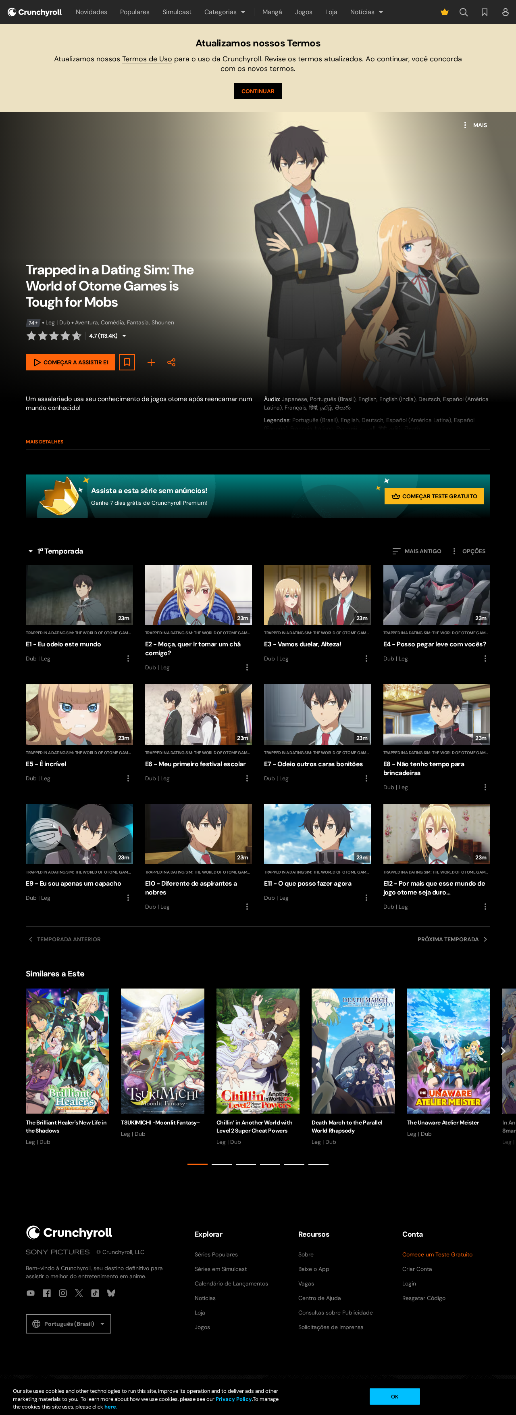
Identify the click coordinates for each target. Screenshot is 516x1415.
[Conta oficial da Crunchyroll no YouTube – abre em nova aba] (30, 1293)
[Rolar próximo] (503, 1078)
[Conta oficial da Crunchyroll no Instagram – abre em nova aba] (63, 1293)
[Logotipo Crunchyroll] (34, 12)
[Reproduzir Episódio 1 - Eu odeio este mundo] (79, 614)
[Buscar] (463, 12)
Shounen (163, 322)
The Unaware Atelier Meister (443, 1122)
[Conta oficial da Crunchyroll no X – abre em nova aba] (79, 1293)
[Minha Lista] (151, 362)
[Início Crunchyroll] (69, 1232)
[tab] (197, 1164)
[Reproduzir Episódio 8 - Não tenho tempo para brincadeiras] (437, 738)
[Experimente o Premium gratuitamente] (444, 12)
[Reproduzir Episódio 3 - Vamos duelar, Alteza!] (317, 614)
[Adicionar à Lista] (127, 362)
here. (110, 1406)
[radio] (31, 335)
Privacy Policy (234, 1399)
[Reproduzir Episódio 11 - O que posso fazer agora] (317, 853)
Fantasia (138, 322)
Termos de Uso (147, 59)
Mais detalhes (44, 442)
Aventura (86, 322)
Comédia (112, 322)
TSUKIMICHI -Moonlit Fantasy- (160, 1122)
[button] (225, 12)
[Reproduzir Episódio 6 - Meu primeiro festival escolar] (198, 733)
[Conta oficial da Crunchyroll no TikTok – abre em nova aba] (95, 1293)
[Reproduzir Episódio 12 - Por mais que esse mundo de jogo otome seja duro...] (437, 857)
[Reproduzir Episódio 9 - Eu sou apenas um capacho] (79, 853)
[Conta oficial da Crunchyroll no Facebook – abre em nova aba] (47, 1293)
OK (394, 1396)
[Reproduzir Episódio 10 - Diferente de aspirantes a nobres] (198, 857)
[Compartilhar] (171, 362)
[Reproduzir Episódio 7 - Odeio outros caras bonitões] (317, 733)
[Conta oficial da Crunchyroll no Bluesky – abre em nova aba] (111, 1293)
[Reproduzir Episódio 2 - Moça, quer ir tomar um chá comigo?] (198, 618)
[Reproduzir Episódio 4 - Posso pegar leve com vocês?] (437, 614)
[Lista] (484, 12)
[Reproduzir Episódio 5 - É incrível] (79, 733)
